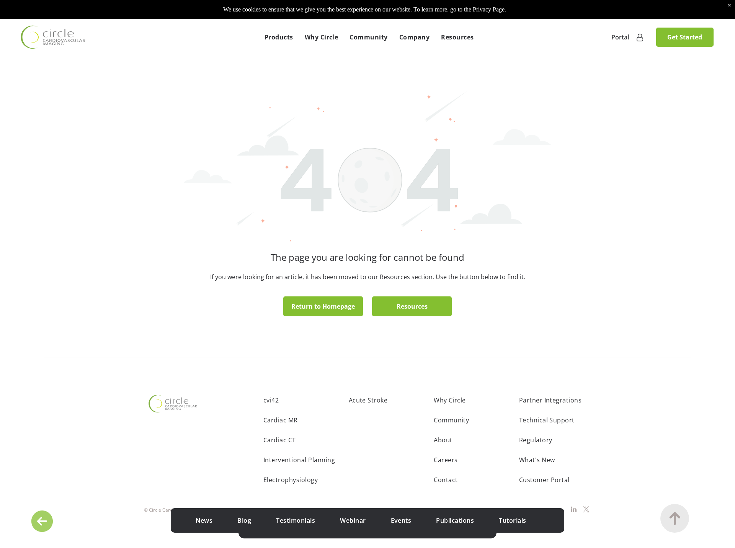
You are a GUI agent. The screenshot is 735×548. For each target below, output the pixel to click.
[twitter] (586, 510)
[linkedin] (573, 510)
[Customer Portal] (640, 37)
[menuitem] (279, 37)
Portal (620, 37)
